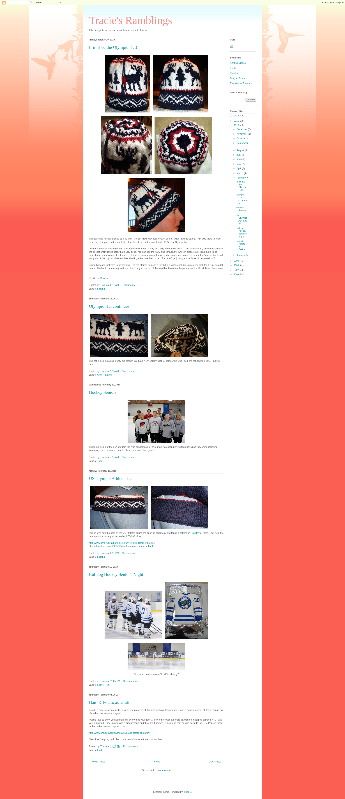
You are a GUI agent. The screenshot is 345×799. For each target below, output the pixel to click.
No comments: (130, 371)
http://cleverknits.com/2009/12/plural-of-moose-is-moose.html (121, 546)
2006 (237, 274)
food (99, 750)
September (242, 143)
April (239, 168)
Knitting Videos (238, 63)
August (241, 150)
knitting (101, 288)
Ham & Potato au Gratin (110, 702)
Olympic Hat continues (109, 306)
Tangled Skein (237, 78)
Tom (99, 461)
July (239, 155)
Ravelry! (234, 73)
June (239, 159)
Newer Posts (98, 761)
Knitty (233, 68)
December (242, 129)
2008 (237, 265)
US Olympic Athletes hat (111, 478)
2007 (237, 270)
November (242, 133)
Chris (100, 374)
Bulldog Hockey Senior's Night (116, 574)
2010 (237, 125)
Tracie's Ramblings (130, 20)
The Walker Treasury (241, 83)
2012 (237, 116)
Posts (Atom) (164, 770)
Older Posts (215, 761)
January (241, 255)
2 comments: (129, 285)
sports (100, 684)
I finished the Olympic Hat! (113, 47)
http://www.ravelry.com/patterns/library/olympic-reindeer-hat (119, 542)
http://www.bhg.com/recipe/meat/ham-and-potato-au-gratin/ (119, 733)
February (242, 177)
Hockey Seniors (102, 392)
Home (157, 761)
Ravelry (104, 278)
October (241, 138)
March (240, 173)
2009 (237, 260)
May (239, 164)
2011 (237, 120)
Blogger (187, 792)
